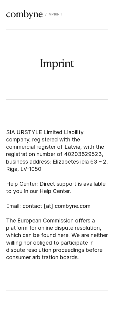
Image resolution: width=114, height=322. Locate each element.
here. (63, 235)
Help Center (55, 191)
